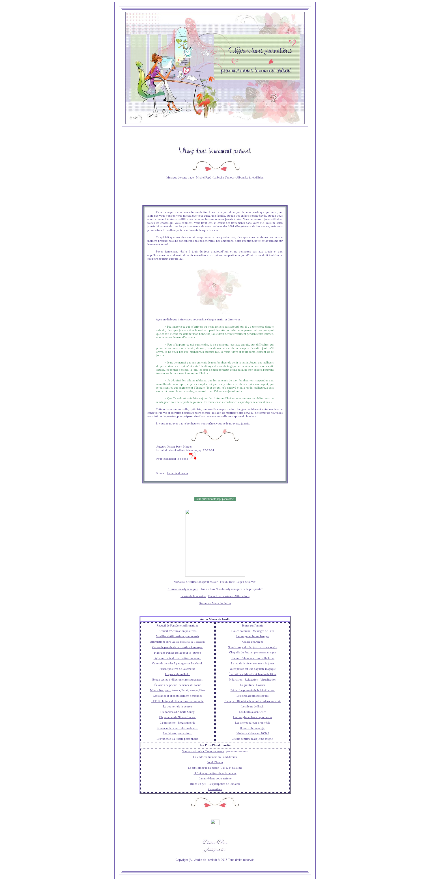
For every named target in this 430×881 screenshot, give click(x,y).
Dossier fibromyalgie (252, 728)
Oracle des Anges (252, 641)
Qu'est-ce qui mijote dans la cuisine (215, 773)
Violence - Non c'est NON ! (252, 733)
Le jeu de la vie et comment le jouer (252, 663)
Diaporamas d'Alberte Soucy (177, 712)
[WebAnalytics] (215, 824)
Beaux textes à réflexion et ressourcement (177, 679)
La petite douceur (177, 473)
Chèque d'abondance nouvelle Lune (252, 658)
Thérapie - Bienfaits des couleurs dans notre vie (252, 701)
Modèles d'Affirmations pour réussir (177, 636)
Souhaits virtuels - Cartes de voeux (203, 751)
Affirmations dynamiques (183, 589)
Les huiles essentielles (252, 712)
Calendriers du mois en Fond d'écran (215, 757)
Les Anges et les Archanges (252, 636)
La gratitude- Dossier (252, 685)
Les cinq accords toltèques (252, 695)
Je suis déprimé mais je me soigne (252, 738)
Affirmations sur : (160, 641)
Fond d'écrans (215, 762)
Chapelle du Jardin (240, 652)
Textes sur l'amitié (252, 625)
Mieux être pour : (160, 690)
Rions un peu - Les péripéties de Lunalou (215, 783)
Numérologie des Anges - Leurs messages (252, 647)
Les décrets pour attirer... (177, 733)
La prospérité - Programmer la (177, 722)
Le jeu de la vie (245, 581)
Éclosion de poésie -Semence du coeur (177, 685)
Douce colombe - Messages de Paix (252, 631)
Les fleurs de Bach (252, 706)
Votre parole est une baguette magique (253, 668)
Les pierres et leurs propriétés (252, 722)
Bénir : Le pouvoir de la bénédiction (252, 690)
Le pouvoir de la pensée (177, 706)
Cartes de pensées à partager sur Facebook (177, 663)
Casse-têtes (215, 789)
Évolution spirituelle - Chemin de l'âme (252, 674)
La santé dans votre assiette (215, 778)
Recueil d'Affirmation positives (177, 631)
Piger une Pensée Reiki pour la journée (177, 652)
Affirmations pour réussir (202, 581)
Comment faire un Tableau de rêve (177, 728)
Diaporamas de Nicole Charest (177, 717)
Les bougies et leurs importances (252, 717)
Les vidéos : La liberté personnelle (177, 738)
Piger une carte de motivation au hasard (177, 658)
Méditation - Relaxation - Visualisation (252, 679)
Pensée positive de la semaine (177, 668)
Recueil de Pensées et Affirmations (228, 596)
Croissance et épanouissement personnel (177, 695)
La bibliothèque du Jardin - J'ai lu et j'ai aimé (215, 767)
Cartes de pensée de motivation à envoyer (177, 647)
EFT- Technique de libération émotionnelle (177, 701)
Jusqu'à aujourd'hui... (177, 674)
